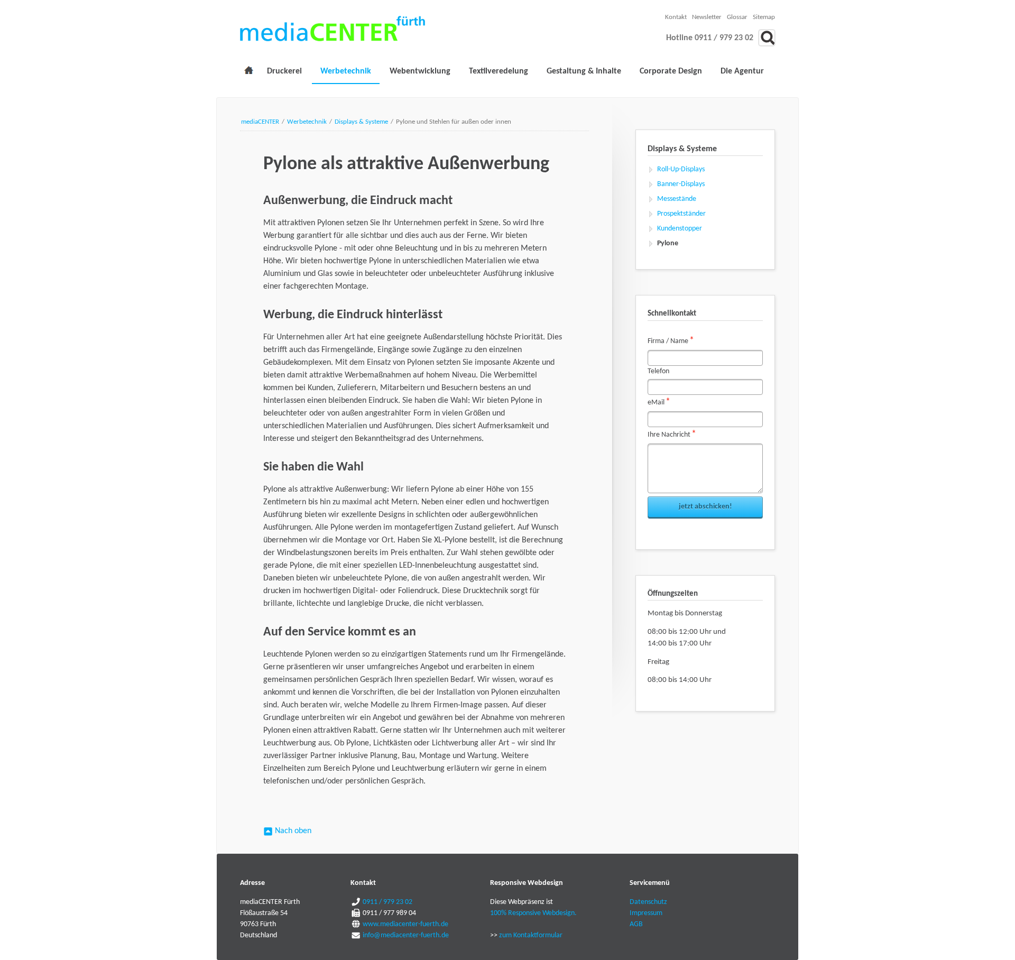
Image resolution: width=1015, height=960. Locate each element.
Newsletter (707, 17)
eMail (662, 401)
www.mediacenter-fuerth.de (404, 924)
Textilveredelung (498, 71)
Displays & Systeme (361, 121)
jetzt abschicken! (705, 507)
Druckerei (284, 71)
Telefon (658, 371)
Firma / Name (671, 340)
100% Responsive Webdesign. (533, 913)
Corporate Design (671, 71)
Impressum (646, 913)
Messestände (676, 199)
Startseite (248, 72)
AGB (636, 924)
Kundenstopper (679, 229)
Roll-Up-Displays (681, 169)
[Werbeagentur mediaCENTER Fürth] (332, 28)
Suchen (766, 37)
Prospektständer (681, 214)
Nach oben (293, 831)
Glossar (737, 17)
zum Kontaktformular (530, 935)
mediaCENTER (260, 121)
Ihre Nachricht (672, 433)
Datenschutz (648, 902)
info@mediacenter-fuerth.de (405, 935)
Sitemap (764, 17)
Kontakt (676, 17)
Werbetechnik (345, 71)
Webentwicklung (420, 71)
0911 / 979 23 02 (386, 902)
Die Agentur (742, 71)
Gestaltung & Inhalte (584, 71)
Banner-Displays (681, 184)
